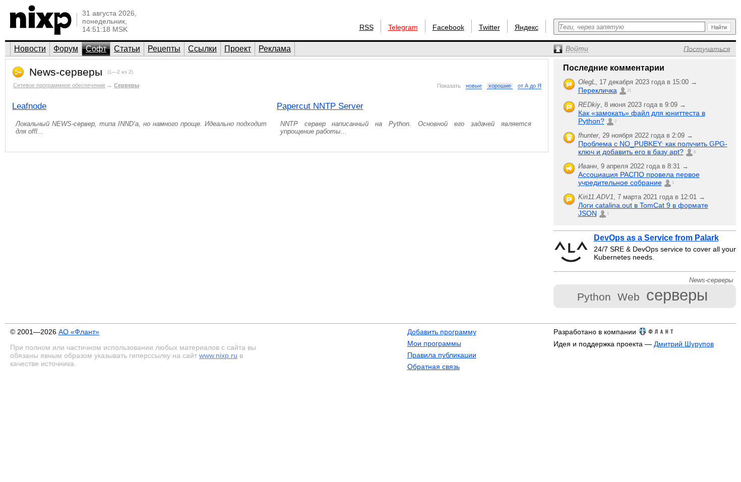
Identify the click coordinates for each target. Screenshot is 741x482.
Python (594, 297)
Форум (65, 48)
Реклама (275, 48)
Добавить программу (441, 332)
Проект (237, 48)
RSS (366, 27)
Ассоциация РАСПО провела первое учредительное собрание (639, 178)
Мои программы (434, 343)
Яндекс (526, 27)
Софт (96, 48)
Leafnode (29, 106)
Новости (30, 48)
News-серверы (65, 72)
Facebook (448, 27)
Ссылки (202, 48)
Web (629, 297)
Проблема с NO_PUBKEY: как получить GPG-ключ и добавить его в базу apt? (652, 148)
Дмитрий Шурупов (684, 344)
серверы (677, 295)
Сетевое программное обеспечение (59, 85)
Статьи (127, 48)
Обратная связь (433, 367)
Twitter (489, 27)
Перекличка (597, 90)
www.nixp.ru (218, 355)
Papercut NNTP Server (320, 106)
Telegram (403, 27)
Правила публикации (441, 355)
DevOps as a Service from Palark (656, 237)
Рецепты (164, 48)
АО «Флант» (78, 332)
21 (629, 90)
